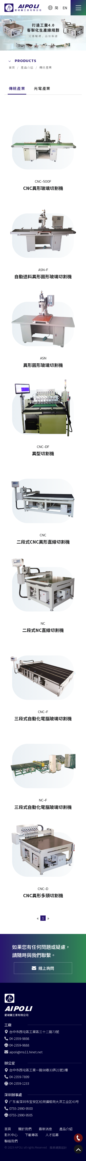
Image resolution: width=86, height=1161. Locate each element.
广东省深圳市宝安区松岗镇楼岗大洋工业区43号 (44, 1101)
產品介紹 (27, 67)
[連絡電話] (78, 1138)
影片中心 (11, 1134)
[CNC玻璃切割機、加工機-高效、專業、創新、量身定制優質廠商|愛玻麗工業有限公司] (43, 33)
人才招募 (52, 1134)
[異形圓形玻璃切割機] (43, 327)
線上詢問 (46, 968)
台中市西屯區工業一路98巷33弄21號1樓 (38, 1070)
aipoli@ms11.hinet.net (26, 1052)
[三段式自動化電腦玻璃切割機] (43, 680)
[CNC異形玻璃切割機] (43, 150)
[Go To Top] (78, 1149)
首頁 (12, 67)
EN (65, 7)
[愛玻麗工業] (22, 8)
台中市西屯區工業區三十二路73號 (34, 1031)
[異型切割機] (43, 415)
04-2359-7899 (19, 1076)
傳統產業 (45, 67)
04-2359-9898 (19, 1038)
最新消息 (45, 1128)
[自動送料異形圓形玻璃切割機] (43, 238)
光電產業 (42, 88)
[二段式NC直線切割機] (43, 592)
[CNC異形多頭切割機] (43, 857)
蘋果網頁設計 (58, 1147)
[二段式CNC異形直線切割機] (43, 504)
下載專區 (31, 1134)
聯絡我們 (11, 1141)
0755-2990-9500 (21, 1108)
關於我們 (25, 1128)
